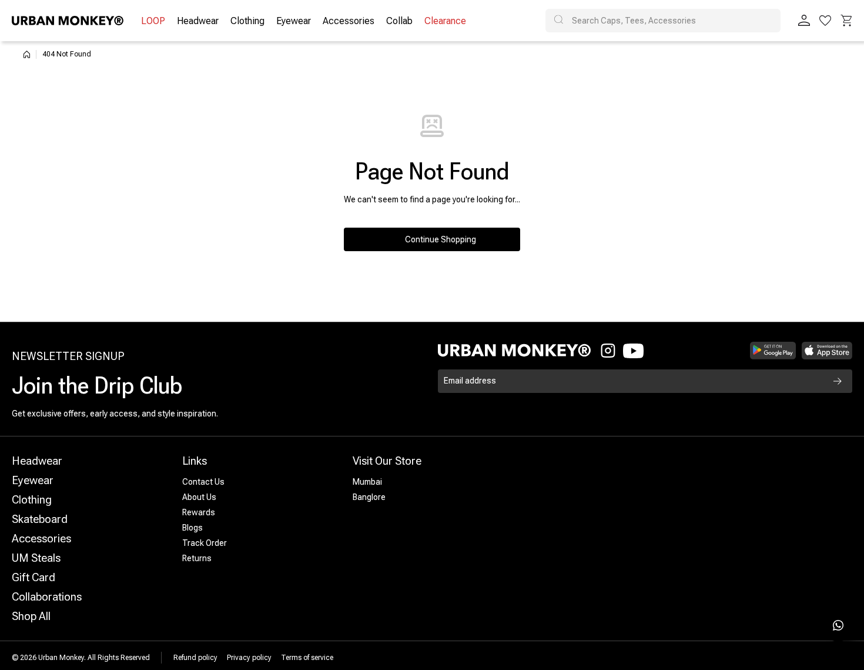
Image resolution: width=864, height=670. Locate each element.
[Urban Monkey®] (67, 20)
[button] (846, 20)
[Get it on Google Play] (773, 350)
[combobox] (663, 20)
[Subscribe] (837, 381)
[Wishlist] (825, 20)
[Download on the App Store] (827, 350)
